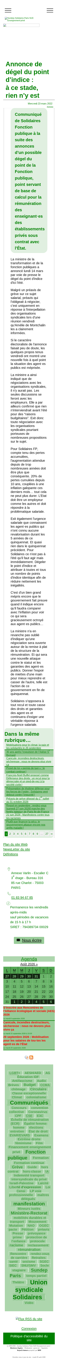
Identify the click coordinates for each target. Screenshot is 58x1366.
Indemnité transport (29, 1175)
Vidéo (29, 1303)
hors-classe (32, 1171)
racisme (16, 1245)
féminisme (23, 1143)
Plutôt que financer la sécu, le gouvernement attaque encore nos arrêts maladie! (25, 824)
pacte (13, 1229)
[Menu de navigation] (8, 10)
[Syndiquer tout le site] (29, 1318)
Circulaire (38, 1089)
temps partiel (36, 1276)
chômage (18, 1089)
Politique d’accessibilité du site (29, 1338)
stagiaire (19, 1270)
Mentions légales (16, 1348)
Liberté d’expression (25, 1187)
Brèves (13, 1085)
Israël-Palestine (22, 1183)
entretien (17, 1131)
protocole (37, 1241)
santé (13, 1261)
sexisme (28, 1261)
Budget (30, 1085)
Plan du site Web (15, 844)
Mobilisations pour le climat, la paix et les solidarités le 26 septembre (27, 746)
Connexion (29, 1328)
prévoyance (36, 1233)
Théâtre (18, 1282)
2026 (32, 964)
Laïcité (43, 1183)
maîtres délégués (35, 1197)
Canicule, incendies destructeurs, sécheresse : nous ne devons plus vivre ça (28, 761)
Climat (17, 1097)
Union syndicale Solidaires (30, 1290)
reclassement (38, 1245)
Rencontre (18, 1254)
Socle (44, 1265)
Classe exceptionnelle (29, 1093)
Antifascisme (22, 1081)
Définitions (10, 854)
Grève (17, 1167)
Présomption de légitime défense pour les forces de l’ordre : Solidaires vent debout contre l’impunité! (28, 791)
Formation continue (29, 1163)
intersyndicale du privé (29, 1179)
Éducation (33, 1075)
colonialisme (36, 1097)
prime (17, 1237)
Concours (19, 1108)
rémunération (29, 1250)
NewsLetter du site (16, 849)
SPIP (39, 1350)
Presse (18, 1233)
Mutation (16, 1225)
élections (36, 1127)
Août (24, 964)
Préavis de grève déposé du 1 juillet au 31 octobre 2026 (27, 800)
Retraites (39, 1257)
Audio (41, 1081)
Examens (41, 1135)
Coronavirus (37, 1112)
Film (39, 1143)
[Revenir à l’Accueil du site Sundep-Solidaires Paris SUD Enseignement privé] (23, 19)
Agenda (29, 958)
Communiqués (29, 1102)
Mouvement (37, 1221)
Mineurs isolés (29, 1208)
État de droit (38, 1131)
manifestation (29, 1203)
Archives (50, 107)
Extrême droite (29, 1139)
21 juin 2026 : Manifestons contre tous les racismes (27, 816)
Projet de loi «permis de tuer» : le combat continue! (25, 770)
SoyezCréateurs (23, 1350)
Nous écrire (32, 940)
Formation (41, 1158)
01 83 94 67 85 (22, 897)
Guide (32, 1167)
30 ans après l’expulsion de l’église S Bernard (28, 753)
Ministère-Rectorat (29, 1213)
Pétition (28, 1229)
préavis (43, 1229)
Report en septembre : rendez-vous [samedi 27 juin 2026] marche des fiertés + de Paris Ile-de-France (27, 808)
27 (46, 833)
